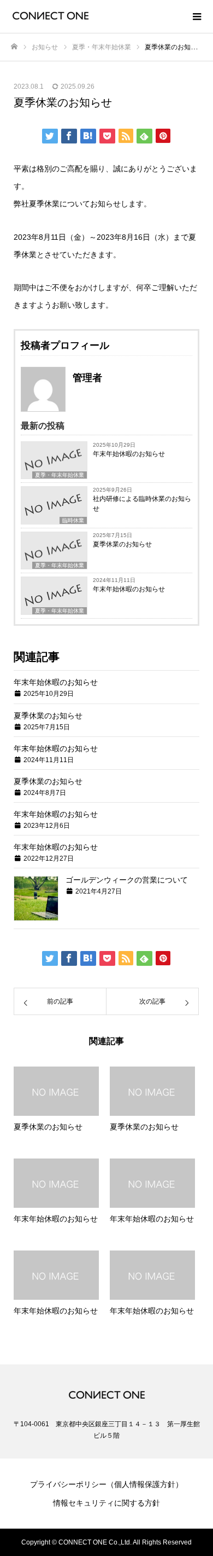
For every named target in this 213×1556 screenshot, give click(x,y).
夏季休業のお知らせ (122, 544)
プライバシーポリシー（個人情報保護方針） (106, 1484)
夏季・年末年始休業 (59, 475)
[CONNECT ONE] (95, 16)
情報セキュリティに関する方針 (106, 1503)
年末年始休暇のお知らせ (129, 454)
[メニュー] (196, 16)
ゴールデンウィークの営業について (127, 879)
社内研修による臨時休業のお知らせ (142, 503)
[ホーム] (14, 46)
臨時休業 (73, 520)
